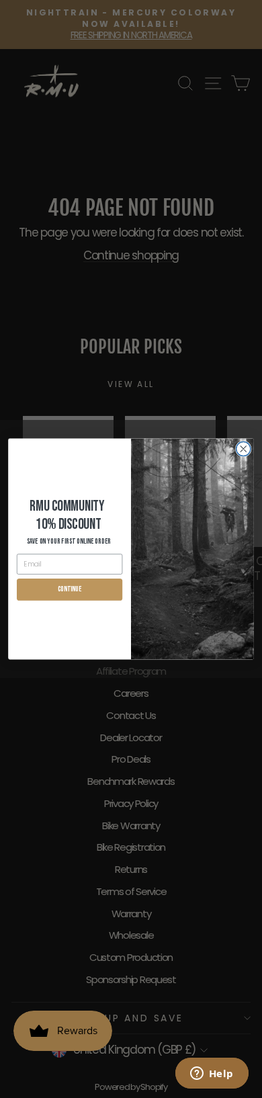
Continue (69, 589)
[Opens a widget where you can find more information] (212, 1074)
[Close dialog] (243, 448)
